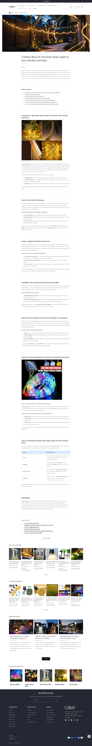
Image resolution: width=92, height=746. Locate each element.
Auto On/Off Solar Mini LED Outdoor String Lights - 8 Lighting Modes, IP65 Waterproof (39, 599)
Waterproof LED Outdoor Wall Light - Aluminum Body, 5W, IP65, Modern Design (52, 562)
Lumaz (13, 742)
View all (46, 574)
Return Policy (12, 717)
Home (12, 12)
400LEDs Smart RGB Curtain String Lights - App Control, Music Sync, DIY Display (76, 599)
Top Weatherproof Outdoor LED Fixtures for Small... (69, 637)
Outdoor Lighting (23, 12)
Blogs (16, 12)
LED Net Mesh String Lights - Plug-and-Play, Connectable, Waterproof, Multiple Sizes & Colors (52, 599)
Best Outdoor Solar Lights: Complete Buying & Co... (19, 637)
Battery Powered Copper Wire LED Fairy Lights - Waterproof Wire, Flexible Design (64, 599)
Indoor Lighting (49, 710)
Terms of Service (12, 726)
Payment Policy (12, 724)
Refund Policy (12, 719)
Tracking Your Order (32, 721)
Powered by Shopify (17, 742)
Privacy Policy (12, 721)
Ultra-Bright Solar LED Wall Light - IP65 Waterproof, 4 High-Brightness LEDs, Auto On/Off (26, 563)
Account (11, 710)
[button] (21, 5)
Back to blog (46, 538)
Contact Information (32, 712)
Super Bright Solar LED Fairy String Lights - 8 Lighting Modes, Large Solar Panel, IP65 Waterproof (14, 599)
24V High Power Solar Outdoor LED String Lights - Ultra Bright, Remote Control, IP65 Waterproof (27, 599)
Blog (29, 717)
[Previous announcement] (9, 1)
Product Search (49, 721)
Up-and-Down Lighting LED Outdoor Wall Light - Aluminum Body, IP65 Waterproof (39, 563)
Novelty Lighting (49, 717)
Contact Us (11, 712)
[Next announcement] (82, 1)
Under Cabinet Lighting (51, 714)
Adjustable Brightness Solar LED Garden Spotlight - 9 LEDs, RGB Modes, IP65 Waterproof (76, 563)
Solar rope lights (25, 164)
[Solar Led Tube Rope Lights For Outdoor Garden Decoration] (42, 400)
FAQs (29, 719)
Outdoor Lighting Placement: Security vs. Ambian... (45, 637)
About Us (30, 710)
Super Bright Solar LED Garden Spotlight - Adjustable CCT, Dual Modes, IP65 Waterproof (64, 563)
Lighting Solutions (32, 714)
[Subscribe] (56, 700)
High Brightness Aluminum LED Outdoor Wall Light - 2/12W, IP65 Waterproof (14, 562)
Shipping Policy (12, 714)
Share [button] (24, 67)
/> (16, 675)
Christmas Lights (50, 719)
